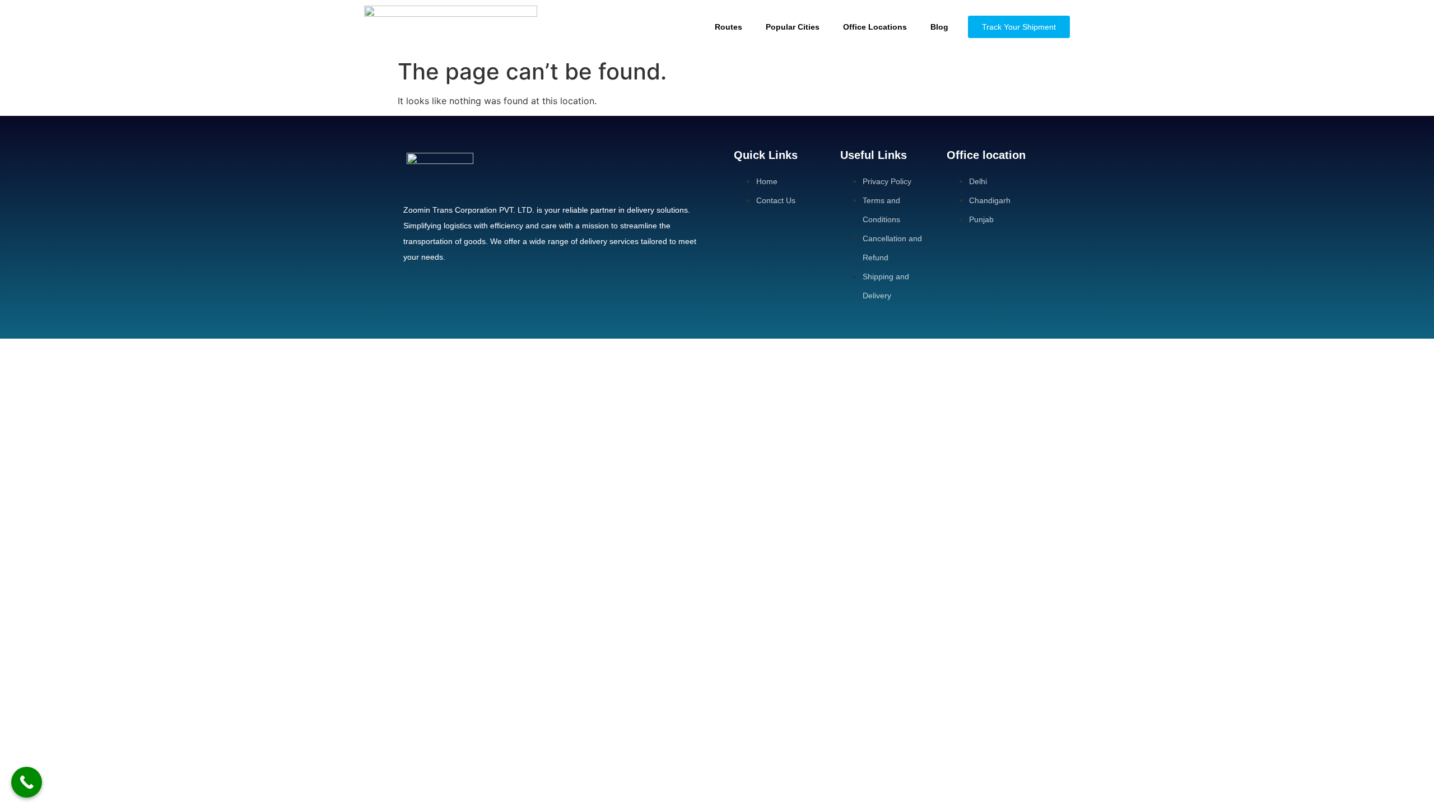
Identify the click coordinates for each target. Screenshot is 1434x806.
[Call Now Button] (26, 782)
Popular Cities (793, 26)
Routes (728, 26)
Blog (939, 26)
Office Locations (875, 26)
